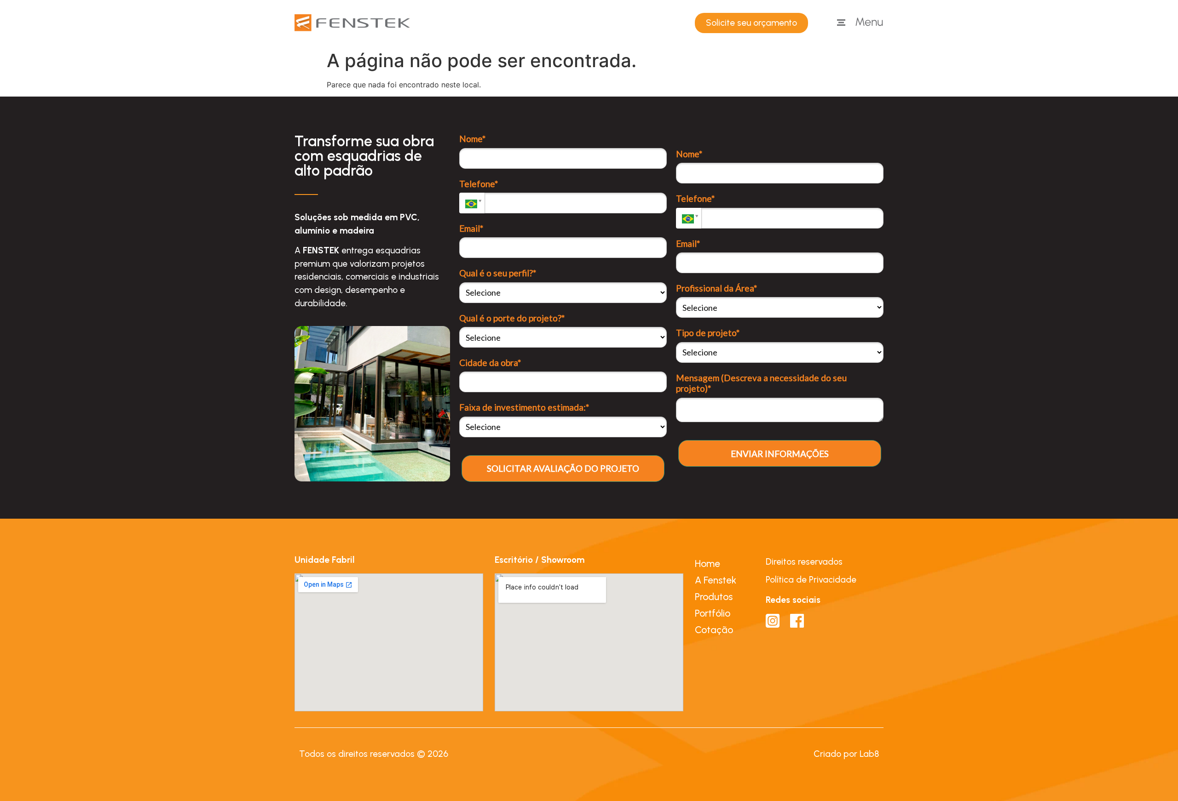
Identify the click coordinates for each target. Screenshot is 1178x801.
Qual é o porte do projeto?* (512, 318)
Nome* (472, 138)
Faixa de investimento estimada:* (524, 407)
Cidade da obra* (490, 362)
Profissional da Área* (716, 288)
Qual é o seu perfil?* (497, 273)
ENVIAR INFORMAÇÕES (780, 453)
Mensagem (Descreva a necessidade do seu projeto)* (761, 383)
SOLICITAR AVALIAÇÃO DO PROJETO (563, 468)
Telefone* (478, 183)
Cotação (714, 629)
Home (707, 563)
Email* (471, 228)
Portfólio (712, 613)
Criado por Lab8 (846, 754)
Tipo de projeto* (707, 332)
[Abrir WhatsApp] (1155, 778)
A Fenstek (715, 580)
